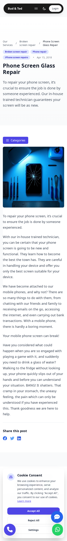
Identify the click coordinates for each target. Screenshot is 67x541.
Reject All (33, 520)
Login (55, 8)
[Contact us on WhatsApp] (57, 530)
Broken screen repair (27, 43)
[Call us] (10, 530)
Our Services (8, 43)
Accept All (33, 511)
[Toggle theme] (44, 8)
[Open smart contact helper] (57, 518)
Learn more (24, 501)
